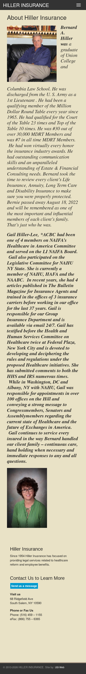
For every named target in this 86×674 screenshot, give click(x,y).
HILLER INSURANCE (26, 4)
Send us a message (24, 586)
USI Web (59, 667)
